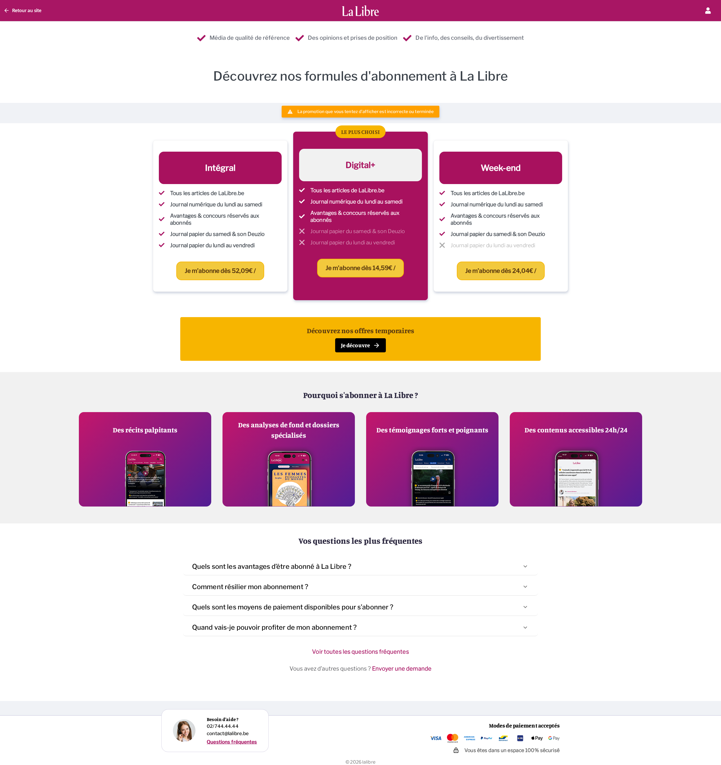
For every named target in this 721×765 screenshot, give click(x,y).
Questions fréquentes (232, 742)
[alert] (361, 112)
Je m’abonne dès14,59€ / (360, 267)
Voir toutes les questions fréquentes (360, 651)
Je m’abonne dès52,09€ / (220, 270)
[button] (360, 566)
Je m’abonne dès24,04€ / (500, 270)
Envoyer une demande (401, 668)
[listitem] (220, 216)
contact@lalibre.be (228, 733)
